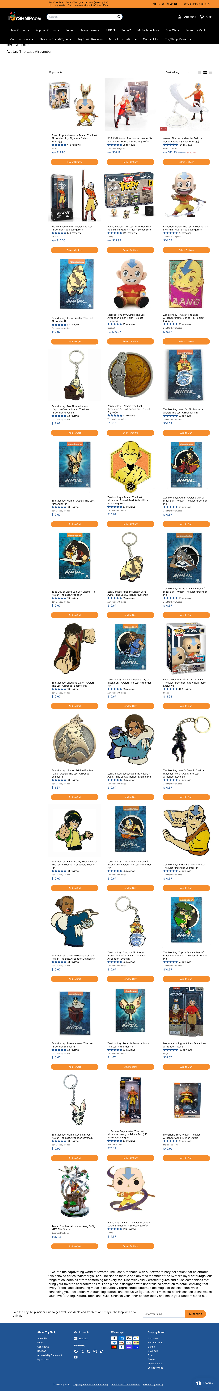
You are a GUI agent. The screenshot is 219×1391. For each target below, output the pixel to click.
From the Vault (195, 30)
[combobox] (84, 17)
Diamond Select (170, 148)
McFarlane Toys (148, 30)
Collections (21, 45)
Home (9, 45)
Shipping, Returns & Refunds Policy (90, 1384)
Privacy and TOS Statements (126, 1384)
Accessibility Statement (49, 1355)
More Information (121, 39)
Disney (151, 1359)
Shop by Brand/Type (54, 39)
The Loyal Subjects (116, 148)
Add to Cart (75, 341)
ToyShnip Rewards (178, 39)
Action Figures (155, 1342)
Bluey (151, 1355)
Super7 (126, 30)
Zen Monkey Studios (61, 328)
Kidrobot (111, 328)
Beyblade (153, 1350)
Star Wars (172, 30)
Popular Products (47, 30)
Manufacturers (20, 39)
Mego (165, 1053)
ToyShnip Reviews (90, 39)
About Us (42, 1338)
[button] (59, 144)
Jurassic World (155, 1367)
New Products (19, 30)
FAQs (40, 1342)
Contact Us (151, 39)
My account (43, 1359)
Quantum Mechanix (60, 1233)
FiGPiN (110, 30)
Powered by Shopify (153, 1384)
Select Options (74, 162)
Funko (70, 30)
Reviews (41, 1350)
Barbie (151, 1346)
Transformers (89, 30)
